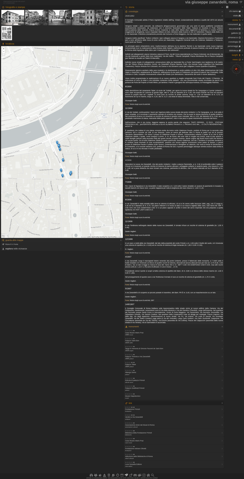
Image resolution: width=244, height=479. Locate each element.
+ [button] (3, 48)
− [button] (3, 51)
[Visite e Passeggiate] (91, 477)
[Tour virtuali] (135, 477)
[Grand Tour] (100, 477)
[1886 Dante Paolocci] (6, 40)
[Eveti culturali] (122, 477)
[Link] (131, 477)
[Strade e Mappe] (126, 477)
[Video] (139, 477)
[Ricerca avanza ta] (152, 477)
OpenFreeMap (95, 237)
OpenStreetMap (112, 237)
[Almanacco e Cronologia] (117, 477)
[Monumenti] (104, 477)
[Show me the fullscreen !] (3, 54)
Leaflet (89, 237)
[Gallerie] (144, 477)
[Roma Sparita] (109, 477)
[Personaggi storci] (113, 477)
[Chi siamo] (96, 477)
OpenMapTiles (104, 237)
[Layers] (120, 49)
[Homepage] (148, 477)
